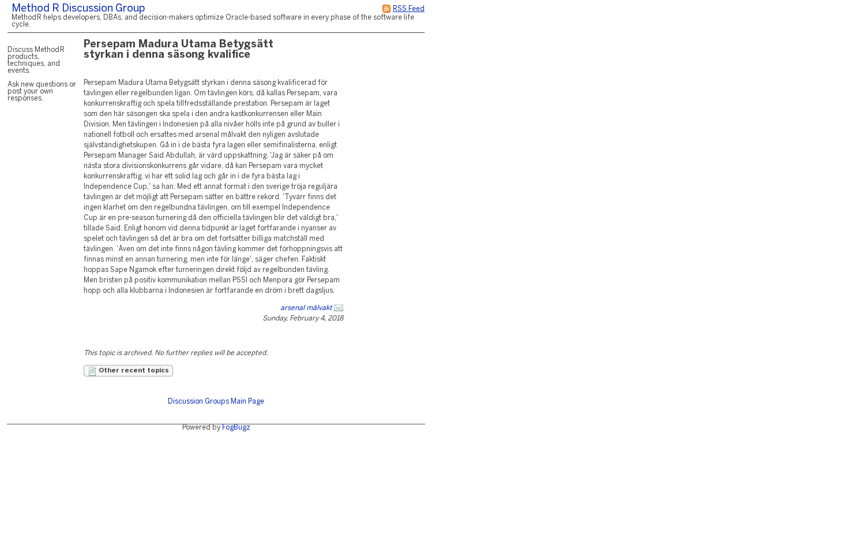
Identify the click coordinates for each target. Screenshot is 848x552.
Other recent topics (133, 371)
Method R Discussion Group (78, 9)
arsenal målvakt (306, 308)
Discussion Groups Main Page (216, 401)
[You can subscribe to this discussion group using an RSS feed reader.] (386, 9)
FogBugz (236, 427)
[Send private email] (338, 308)
